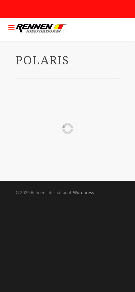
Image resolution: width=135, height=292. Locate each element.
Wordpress (83, 192)
